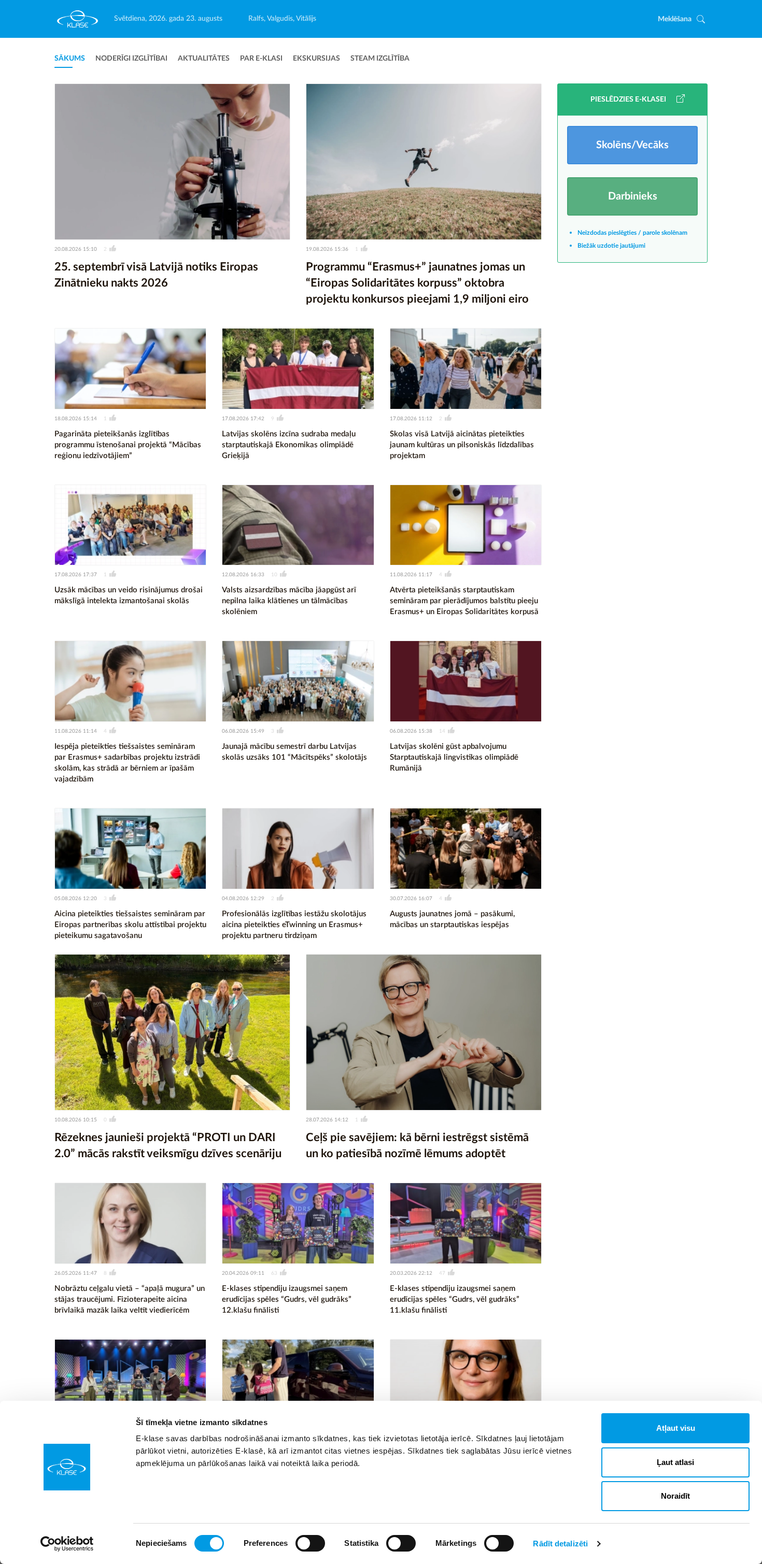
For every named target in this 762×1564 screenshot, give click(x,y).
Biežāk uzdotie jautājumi (611, 246)
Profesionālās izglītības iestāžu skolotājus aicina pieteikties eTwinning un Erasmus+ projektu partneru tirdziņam (294, 925)
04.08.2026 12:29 (243, 898)
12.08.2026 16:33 (243, 574)
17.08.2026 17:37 (75, 574)
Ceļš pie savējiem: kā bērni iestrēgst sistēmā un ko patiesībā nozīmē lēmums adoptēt (417, 1145)
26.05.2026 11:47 (75, 1273)
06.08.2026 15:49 (243, 731)
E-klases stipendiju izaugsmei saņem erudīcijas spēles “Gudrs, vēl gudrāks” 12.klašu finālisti (286, 1299)
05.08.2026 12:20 (75, 898)
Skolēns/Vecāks (632, 145)
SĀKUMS (69, 58)
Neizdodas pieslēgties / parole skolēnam (632, 233)
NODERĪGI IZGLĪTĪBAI (131, 58)
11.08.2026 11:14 (75, 731)
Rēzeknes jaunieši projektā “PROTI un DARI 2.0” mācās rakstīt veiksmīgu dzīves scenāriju (167, 1145)
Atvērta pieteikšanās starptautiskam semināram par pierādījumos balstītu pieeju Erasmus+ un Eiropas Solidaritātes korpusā (464, 601)
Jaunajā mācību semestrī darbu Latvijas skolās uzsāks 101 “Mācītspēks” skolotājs (294, 752)
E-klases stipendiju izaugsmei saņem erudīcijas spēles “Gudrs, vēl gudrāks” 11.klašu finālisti (454, 1299)
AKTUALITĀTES (204, 58)
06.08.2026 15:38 (411, 731)
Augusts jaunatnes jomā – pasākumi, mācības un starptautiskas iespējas (452, 919)
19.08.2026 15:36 (327, 249)
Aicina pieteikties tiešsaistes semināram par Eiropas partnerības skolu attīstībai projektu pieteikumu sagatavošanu (130, 925)
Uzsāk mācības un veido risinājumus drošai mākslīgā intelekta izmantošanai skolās (128, 595)
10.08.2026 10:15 (75, 1119)
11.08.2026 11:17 (411, 574)
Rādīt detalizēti (560, 1543)
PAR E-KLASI (261, 58)
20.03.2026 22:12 (411, 1273)
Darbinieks (632, 196)
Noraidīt (675, 1495)
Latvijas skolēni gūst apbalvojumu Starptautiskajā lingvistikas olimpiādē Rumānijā (454, 757)
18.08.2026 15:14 (75, 418)
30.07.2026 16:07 (411, 898)
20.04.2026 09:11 (243, 1273)
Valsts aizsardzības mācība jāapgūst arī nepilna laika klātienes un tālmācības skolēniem (289, 601)
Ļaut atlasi (675, 1462)
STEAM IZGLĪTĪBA (380, 58)
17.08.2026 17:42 (243, 418)
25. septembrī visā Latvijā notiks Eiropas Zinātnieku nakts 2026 (156, 275)
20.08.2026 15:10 (75, 249)
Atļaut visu (675, 1428)
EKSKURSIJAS (316, 58)
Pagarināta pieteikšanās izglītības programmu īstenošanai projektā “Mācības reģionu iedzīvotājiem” (127, 445)
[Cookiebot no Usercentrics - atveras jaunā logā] (67, 1544)
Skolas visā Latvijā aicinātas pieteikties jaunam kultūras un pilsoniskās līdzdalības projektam (462, 445)
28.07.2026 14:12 (327, 1119)
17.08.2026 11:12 (411, 418)
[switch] (310, 1543)
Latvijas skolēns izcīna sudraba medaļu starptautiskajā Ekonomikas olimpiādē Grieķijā (289, 445)
